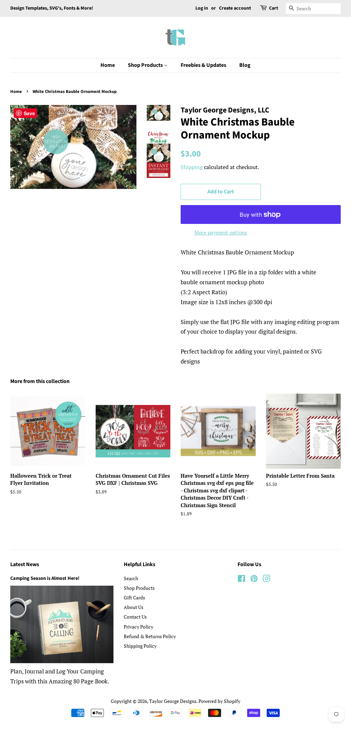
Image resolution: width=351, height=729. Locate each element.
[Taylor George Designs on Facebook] (241, 579)
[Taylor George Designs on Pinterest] (254, 579)
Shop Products (146, 65)
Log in (201, 8)
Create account (235, 8)
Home (107, 65)
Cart (273, 8)
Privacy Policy (138, 626)
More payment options (220, 232)
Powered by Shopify (219, 701)
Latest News (24, 564)
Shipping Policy (140, 646)
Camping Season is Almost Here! (45, 578)
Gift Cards (134, 597)
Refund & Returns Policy (150, 636)
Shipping (192, 167)
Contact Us (135, 616)
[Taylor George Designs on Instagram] (266, 579)
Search (131, 578)
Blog (245, 65)
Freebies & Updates (203, 65)
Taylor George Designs (172, 701)
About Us (133, 607)
